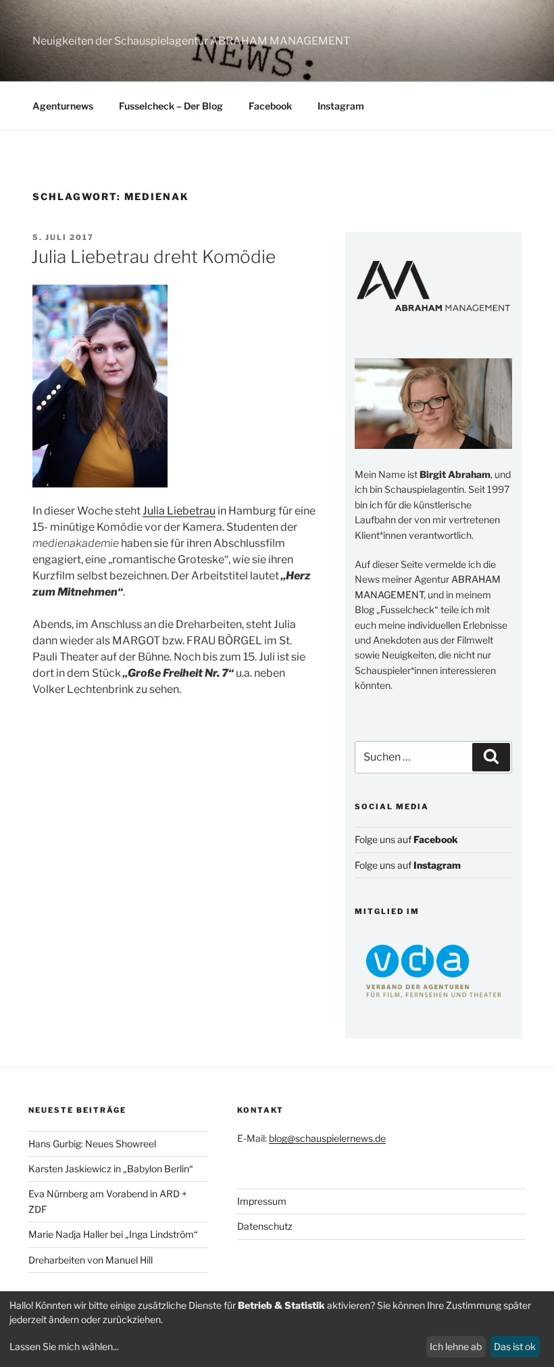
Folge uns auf (406, 839)
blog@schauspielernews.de (327, 1138)
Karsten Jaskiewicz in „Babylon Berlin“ (110, 1168)
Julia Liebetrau (179, 510)
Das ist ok (515, 1346)
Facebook (270, 106)
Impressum (261, 1201)
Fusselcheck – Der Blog (171, 106)
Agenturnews (62, 106)
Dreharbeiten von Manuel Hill (90, 1260)
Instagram (341, 106)
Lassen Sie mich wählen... (64, 1346)
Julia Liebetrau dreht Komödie (153, 256)
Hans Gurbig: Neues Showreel (92, 1143)
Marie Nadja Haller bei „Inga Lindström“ (113, 1234)
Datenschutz (265, 1226)
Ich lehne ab (456, 1346)
